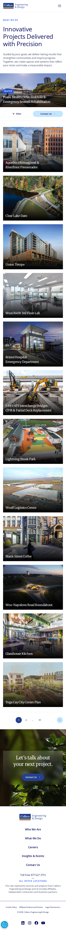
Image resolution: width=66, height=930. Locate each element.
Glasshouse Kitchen (19, 654)
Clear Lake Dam (16, 216)
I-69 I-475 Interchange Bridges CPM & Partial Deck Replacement (28, 408)
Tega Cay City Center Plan (23, 702)
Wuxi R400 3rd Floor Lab (23, 313)
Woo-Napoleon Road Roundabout (29, 605)
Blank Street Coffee (19, 556)
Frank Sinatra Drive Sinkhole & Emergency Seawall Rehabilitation (26, 99)
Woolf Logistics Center (21, 507)
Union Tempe (15, 264)
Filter (18, 113)
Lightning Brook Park (21, 459)
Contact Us (46, 113)
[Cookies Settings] (4, 924)
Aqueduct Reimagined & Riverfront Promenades (22, 165)
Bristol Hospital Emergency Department (22, 359)
